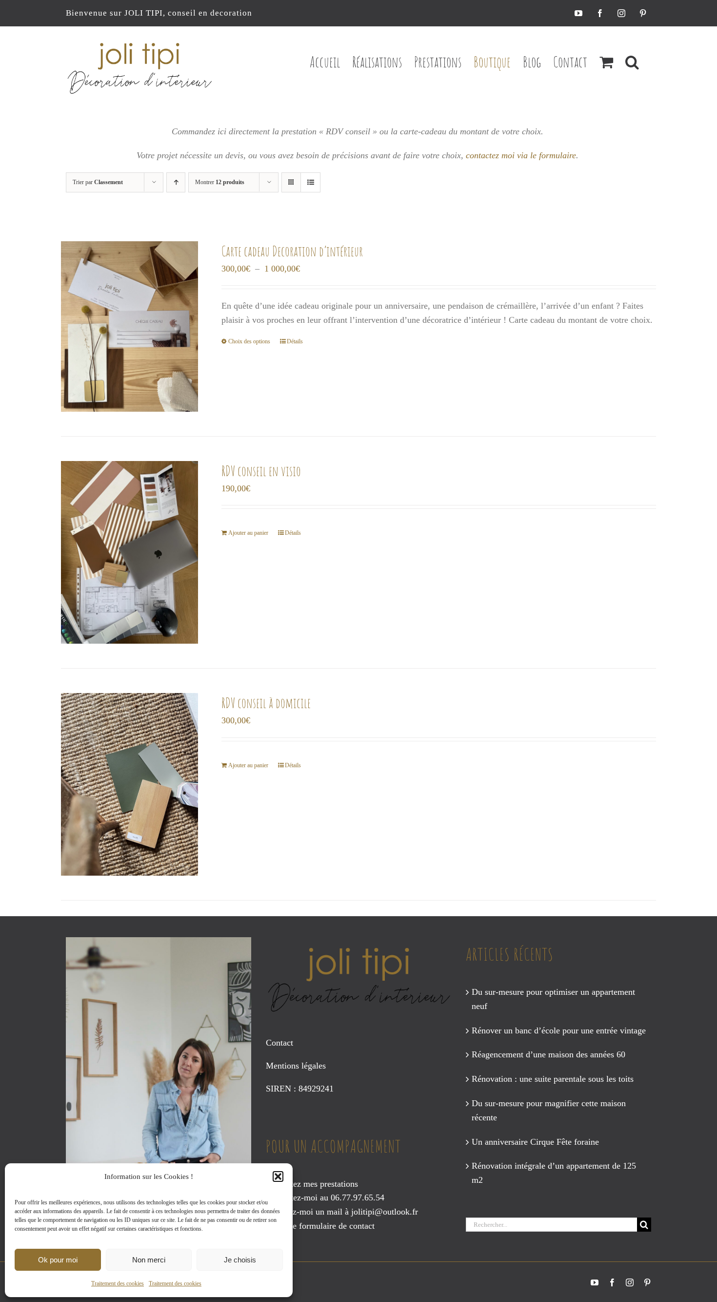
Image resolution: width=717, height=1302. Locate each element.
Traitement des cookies (117, 1283)
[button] (278, 1176)
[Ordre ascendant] (175, 182)
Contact (279, 1043)
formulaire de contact (337, 1226)
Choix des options (249, 341)
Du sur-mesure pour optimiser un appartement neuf (553, 999)
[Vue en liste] (310, 182)
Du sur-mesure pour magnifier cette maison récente (549, 1110)
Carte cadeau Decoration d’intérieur (292, 251)
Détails (295, 341)
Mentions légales (296, 1066)
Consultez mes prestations (312, 1184)
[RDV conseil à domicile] (129, 784)
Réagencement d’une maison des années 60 (548, 1054)
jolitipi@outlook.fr (384, 1212)
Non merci (148, 1260)
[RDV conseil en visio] (129, 552)
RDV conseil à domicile (266, 703)
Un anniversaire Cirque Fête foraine (535, 1142)
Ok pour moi (58, 1260)
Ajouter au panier (248, 532)
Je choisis (240, 1260)
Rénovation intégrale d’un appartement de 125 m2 (554, 1173)
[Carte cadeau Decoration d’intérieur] (129, 326)
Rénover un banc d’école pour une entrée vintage (559, 1030)
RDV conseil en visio (261, 471)
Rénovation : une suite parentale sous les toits (553, 1079)
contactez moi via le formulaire (521, 155)
